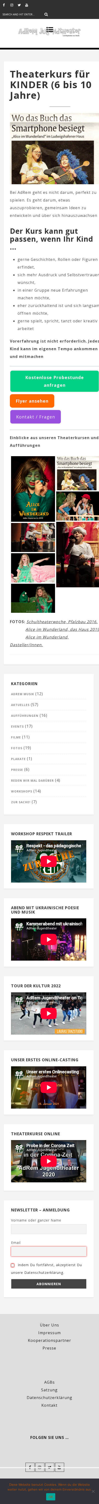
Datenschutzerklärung (49, 1397)
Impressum (49, 1332)
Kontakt (49, 1405)
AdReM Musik (22, 694)
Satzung (49, 1390)
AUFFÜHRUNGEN (24, 716)
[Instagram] (14, 5)
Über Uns (49, 1325)
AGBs (49, 1382)
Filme (16, 737)
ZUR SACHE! (21, 802)
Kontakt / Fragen (35, 417)
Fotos (16, 748)
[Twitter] (21, 5)
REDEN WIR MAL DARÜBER (32, 781)
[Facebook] (6, 5)
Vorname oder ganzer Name (36, 1220)
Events (17, 726)
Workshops (21, 791)
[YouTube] (28, 5)
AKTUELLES (20, 705)
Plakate (18, 759)
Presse (17, 770)
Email (16, 1242)
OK (51, 1497)
